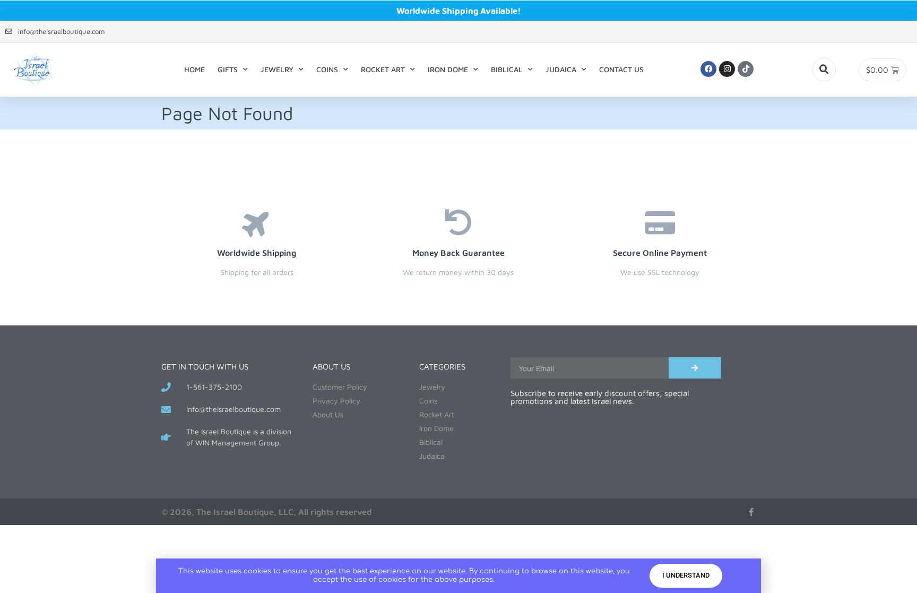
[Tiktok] (746, 69)
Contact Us (621, 69)
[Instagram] (727, 69)
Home (194, 69)
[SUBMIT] (695, 368)
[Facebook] (708, 69)
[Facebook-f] (751, 512)
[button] (824, 69)
